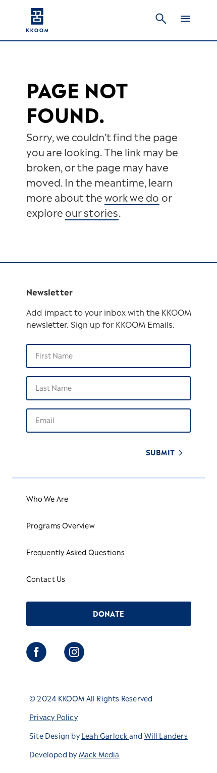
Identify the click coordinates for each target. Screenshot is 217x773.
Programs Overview (60, 526)
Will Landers (166, 737)
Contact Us (46, 580)
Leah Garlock (105, 737)
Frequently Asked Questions (75, 553)
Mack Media (99, 755)
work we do (131, 199)
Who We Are (47, 500)
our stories (92, 214)
